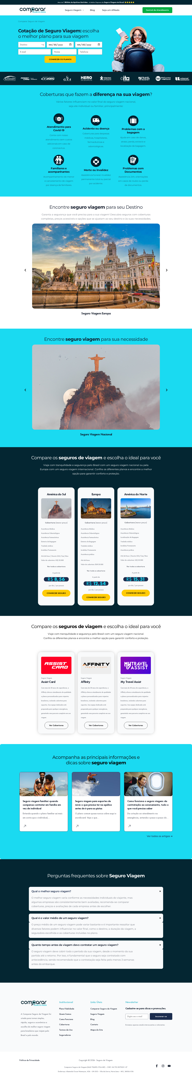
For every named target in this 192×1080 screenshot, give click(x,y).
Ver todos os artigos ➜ (160, 836)
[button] (25, 270)
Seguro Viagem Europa (96, 313)
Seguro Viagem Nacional (96, 434)
